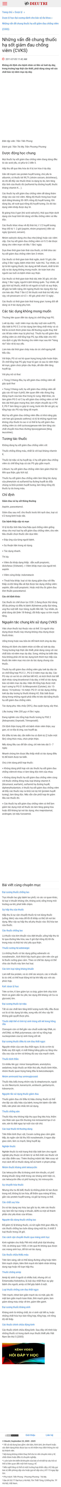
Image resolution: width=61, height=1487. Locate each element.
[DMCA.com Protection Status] (12, 1435)
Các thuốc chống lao (12, 930)
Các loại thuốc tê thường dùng (17, 1129)
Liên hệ (49, 1435)
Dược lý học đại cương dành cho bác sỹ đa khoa (26, 17)
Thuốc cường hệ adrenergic (16, 948)
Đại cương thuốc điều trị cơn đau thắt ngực (23, 1041)
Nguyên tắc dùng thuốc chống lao (19, 1219)
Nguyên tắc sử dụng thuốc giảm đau (20, 1094)
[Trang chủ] (35, 3)
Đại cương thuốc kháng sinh (16, 1307)
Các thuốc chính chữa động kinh (18, 1324)
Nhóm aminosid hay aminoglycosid (20, 1076)
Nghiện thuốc (8, 1146)
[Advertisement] (30, 106)
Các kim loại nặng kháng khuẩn (18, 969)
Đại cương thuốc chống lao (15, 892)
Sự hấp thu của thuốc (13, 909)
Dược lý (18, 12)
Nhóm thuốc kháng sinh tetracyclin (19, 1167)
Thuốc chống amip (11, 1272)
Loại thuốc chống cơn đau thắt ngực (20, 1289)
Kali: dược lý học (10, 986)
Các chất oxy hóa (10, 1202)
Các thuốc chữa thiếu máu (15, 1254)
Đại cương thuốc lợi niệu (14, 1004)
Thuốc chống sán (11, 1111)
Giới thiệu (30, 1435)
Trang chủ (7, 12)
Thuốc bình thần (10, 1059)
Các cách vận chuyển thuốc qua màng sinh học (26, 1237)
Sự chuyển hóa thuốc (12, 1184)
